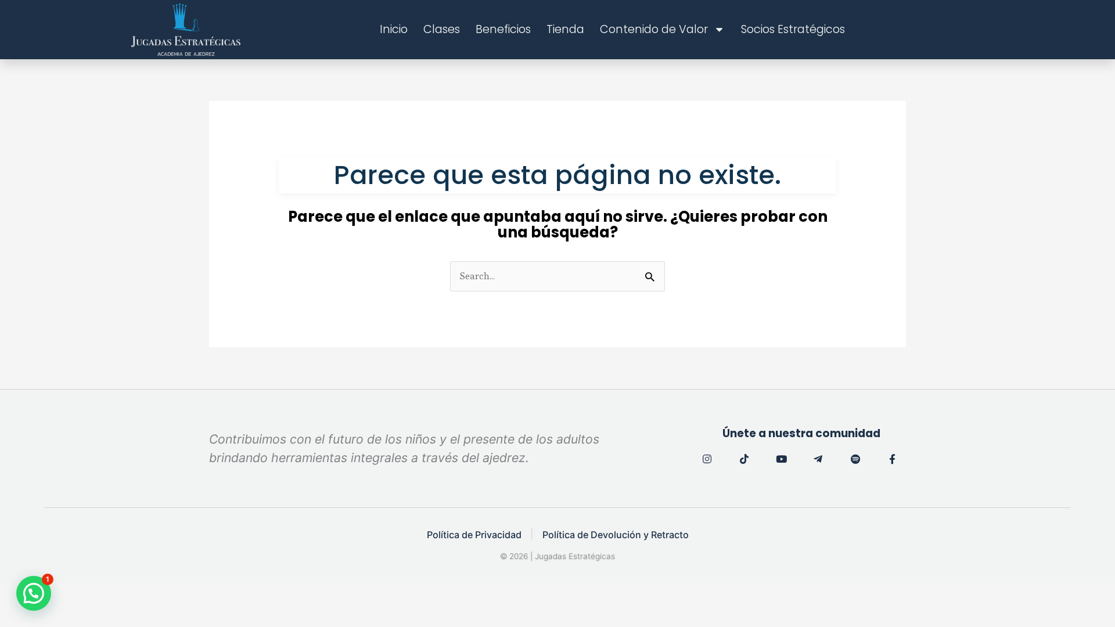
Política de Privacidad (474, 534)
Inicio (394, 29)
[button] (33, 593)
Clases (441, 29)
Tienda (565, 29)
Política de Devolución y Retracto (615, 534)
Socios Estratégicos (793, 29)
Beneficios (503, 29)
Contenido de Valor (654, 29)
